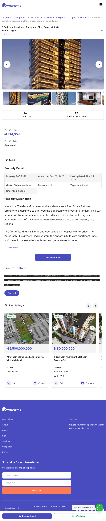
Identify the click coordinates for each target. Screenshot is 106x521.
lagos (73, 17)
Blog (4, 436)
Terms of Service (57, 506)
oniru (83, 17)
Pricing (5, 452)
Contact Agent (29, 516)
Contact (12, 293)
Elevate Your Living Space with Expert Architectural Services (86, 426)
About (5, 425)
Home (8, 17)
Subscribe (36, 490)
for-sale (35, 17)
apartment (48, 17)
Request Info (53, 257)
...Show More (12, 247)
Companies (7, 447)
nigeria (61, 17)
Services (6, 441)
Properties (21, 17)
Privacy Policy (40, 506)
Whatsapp (80, 516)
